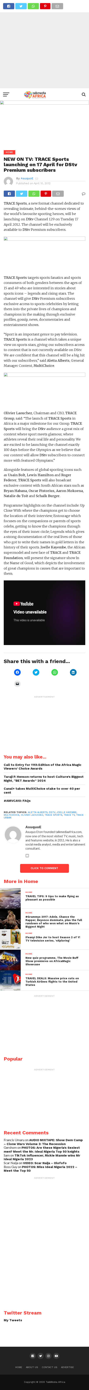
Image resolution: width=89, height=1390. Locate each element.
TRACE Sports (53, 815)
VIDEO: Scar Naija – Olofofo (45, 1163)
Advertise (67, 1367)
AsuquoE (27, 178)
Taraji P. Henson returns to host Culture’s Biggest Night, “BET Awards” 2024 (44, 779)
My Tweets (13, 1320)
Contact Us (49, 1367)
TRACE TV (69, 815)
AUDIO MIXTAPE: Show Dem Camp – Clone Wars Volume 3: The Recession (43, 1142)
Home (18, 1367)
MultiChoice (11, 815)
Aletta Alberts (38, 812)
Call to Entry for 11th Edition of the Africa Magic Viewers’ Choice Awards (42, 767)
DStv (52, 812)
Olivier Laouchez (32, 815)
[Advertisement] (44, 44)
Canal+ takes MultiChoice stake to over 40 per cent (42, 790)
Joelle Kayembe (67, 812)
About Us (32, 1367)
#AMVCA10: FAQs (17, 801)
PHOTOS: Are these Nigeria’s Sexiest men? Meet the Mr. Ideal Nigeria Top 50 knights (42, 1149)
